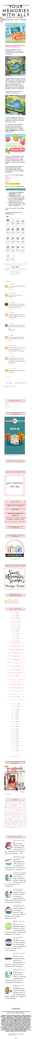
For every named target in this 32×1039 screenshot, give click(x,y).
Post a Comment (8, 377)
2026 (14, 612)
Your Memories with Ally (16, 11)
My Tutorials (18, 505)
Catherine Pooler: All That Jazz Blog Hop (18, 986)
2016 (14, 726)
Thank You (6, 817)
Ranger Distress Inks (21, 811)
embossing (20, 822)
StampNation (7, 814)
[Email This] (12, 267)
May (15, 636)
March (15, 640)
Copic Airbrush (22, 806)
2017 (15, 724)
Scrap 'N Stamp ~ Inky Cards (16, 693)
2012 (14, 736)
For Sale (15, 509)
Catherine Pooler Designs (10, 803)
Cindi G (10, 284)
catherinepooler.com (9, 820)
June (15, 633)
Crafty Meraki (7, 808)
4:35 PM (11, 309)
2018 (15, 721)
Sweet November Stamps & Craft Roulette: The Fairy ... (16, 666)
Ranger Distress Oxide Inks (10, 813)
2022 (14, 711)
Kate (6, 182)
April (15, 638)
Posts (7, 404)
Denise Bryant (11, 345)
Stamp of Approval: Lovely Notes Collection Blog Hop (19, 857)
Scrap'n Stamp (10, 175)
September (15, 626)
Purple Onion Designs (11, 811)
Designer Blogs (20, 1034)
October (15, 624)
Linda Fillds (11, 293)
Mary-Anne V (11, 368)
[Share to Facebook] (17, 267)
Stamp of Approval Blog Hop (19, 872)
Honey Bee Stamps (22, 808)
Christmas (23, 804)
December (15, 619)
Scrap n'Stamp (19, 270)
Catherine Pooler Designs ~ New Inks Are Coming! (16, 684)
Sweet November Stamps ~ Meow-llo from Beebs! (16, 643)
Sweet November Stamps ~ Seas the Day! (16, 656)
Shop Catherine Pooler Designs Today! (18, 937)
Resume (10, 519)
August (15, 628)
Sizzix (25, 270)
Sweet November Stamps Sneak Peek (16, 815)
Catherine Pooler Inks (15, 269)
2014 (14, 731)
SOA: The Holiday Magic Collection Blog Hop (18, 889)
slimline (22, 824)
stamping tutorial (13, 826)
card (5, 819)
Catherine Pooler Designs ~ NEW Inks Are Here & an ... (16, 673)
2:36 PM (11, 289)
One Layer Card (10, 810)
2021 (14, 714)
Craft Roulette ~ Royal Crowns (16, 681)
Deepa (7, 181)
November (15, 621)
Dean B (10, 312)
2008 (14, 745)
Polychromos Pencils (21, 810)
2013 (14, 733)
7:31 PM (11, 331)
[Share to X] (15, 267)
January (15, 706)
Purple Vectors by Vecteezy (16, 1033)
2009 (14, 743)
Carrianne (10, 302)
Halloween (14, 808)
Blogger (17, 756)
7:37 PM (11, 342)
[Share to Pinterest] (18, 267)
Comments (8, 406)
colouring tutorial (22, 820)
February (15, 703)
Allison (7, 184)
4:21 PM (11, 298)
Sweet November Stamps (20, 814)
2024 (14, 617)
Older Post (9, 387)
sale (18, 824)
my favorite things (8, 824)
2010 (14, 740)
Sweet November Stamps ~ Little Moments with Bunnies (16, 688)
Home (9, 383)
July (15, 631)
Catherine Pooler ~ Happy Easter (16, 679)
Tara (6, 176)
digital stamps (11, 822)
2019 (14, 719)
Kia (6, 179)
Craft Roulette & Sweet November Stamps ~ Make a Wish (16, 650)
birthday (14, 817)
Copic (10, 806)
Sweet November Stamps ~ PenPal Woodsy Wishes (16, 660)
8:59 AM (11, 365)
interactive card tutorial (19, 823)
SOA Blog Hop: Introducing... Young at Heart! (19, 970)
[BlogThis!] (14, 267)
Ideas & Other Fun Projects (15, 514)
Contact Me (19, 519)
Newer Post (21, 383)
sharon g (10, 356)
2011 (14, 738)
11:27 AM (11, 352)
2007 (14, 748)
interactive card (8, 823)
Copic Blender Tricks (11, 807)
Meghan (8, 178)
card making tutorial (18, 819)
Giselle (10, 335)
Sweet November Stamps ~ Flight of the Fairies (16, 670)
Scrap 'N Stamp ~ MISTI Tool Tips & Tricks (16, 676)
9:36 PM (11, 319)
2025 (14, 615)
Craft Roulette (21, 807)
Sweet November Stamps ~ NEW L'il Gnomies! (15, 646)
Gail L (10, 323)
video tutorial (7, 827)
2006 (15, 750)
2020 (14, 716)
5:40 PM (11, 373)
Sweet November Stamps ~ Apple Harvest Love (16, 697)
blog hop (12, 268)
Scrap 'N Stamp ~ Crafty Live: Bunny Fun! (16, 653)
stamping (6, 826)
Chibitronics (16, 804)
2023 (14, 709)
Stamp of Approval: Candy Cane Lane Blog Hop (19, 905)
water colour (16, 827)
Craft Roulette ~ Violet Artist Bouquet (16, 691)
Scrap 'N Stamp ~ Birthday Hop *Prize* (16, 700)
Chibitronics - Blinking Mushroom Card (16, 663)
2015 (14, 728)
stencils (21, 826)
